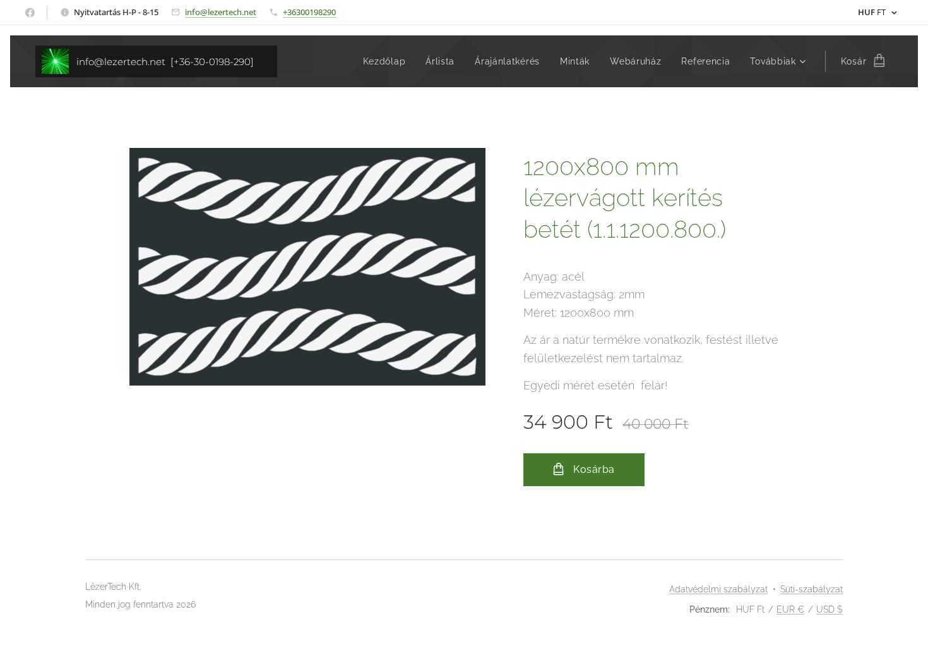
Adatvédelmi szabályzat (718, 589)
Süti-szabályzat (811, 589)
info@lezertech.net (220, 12)
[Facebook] (30, 12)
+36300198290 (309, 12)
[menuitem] (388, 61)
